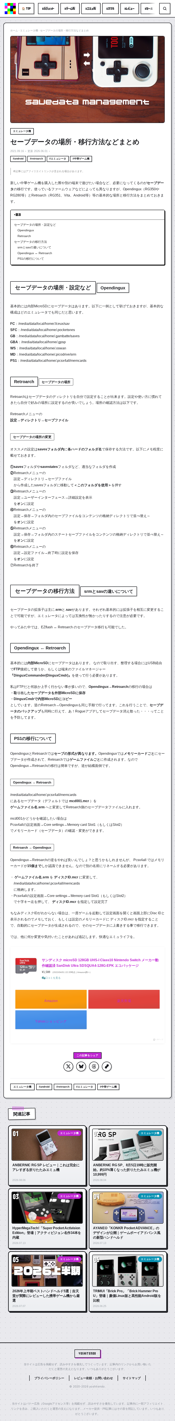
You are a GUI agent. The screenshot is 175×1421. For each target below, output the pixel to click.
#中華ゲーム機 (81, 158)
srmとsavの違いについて (34, 247)
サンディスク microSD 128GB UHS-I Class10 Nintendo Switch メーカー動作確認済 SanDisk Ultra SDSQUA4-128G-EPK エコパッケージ (100, 962)
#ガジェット (48, 8)
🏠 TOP (26, 8)
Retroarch (24, 236)
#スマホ (110, 8)
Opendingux (26, 230)
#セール (149, 8)
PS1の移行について (31, 258)
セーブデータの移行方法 (30, 241)
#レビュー (130, 8)
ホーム (14, 30)
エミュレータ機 (29, 30)
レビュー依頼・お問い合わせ (93, 1378)
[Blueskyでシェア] (81, 1066)
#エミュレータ (57, 158)
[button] (107, 1066)
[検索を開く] (164, 8)
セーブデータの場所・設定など (35, 224)
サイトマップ (132, 1378)
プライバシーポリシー (49, 1378)
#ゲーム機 (70, 8)
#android (18, 158)
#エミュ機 (91, 8)
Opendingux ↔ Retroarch (35, 253)
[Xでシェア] (68, 1066)
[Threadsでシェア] (94, 1066)
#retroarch (36, 158)
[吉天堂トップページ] (10, 8)
